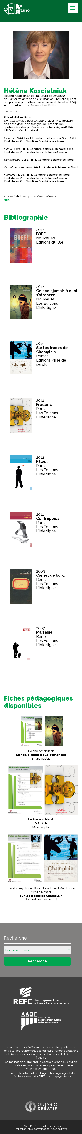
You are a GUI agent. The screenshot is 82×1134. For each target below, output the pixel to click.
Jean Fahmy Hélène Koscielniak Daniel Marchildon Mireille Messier (41, 893)
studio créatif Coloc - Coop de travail (48, 1129)
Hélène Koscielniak (41, 754)
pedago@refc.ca (59, 1076)
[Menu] (73, 8)
